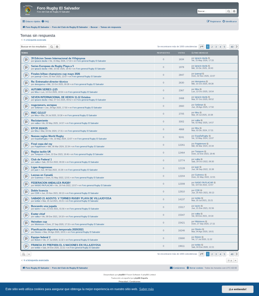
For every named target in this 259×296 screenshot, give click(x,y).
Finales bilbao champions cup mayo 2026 (55, 73)
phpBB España (141, 278)
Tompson (39, 154)
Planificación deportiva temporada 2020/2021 (57, 229)
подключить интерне (44, 105)
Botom (38, 240)
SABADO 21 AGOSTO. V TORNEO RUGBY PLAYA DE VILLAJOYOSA (71, 198)
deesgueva (40, 84)
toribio (37, 201)
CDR (37, 193)
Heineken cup (39, 221)
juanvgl (38, 76)
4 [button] (220, 46)
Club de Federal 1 (41, 159)
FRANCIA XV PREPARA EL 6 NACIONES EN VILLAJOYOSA (66, 245)
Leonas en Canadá (42, 175)
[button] (201, 46)
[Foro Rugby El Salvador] (29, 9)
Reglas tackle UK (41, 151)
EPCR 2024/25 (39, 128)
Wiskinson (39, 224)
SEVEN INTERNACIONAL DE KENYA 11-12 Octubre (60, 97)
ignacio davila (41, 61)
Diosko (38, 232)
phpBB (122, 275)
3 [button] (216, 46)
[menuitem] (45, 21)
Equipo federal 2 (40, 237)
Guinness (39, 177)
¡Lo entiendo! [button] (237, 289)
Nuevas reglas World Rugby (47, 136)
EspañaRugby (41, 139)
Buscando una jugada (44, 206)
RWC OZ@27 (38, 112)
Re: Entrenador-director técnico (49, 81)
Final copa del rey (41, 143)
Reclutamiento (39, 120)
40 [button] (232, 46)
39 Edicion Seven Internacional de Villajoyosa (58, 58)
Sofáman (39, 107)
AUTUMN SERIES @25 (44, 89)
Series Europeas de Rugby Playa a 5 (52, 66)
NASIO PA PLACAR (44, 185)
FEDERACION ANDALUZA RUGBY (51, 182)
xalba (37, 123)
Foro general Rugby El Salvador (91, 61)
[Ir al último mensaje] (209, 58)
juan (36, 170)
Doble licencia (39, 190)
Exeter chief (38, 214)
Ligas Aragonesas (41, 167)
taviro (37, 209)
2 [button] (212, 46)
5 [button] (224, 46)
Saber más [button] (146, 289)
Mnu (37, 92)
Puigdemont (40, 146)
